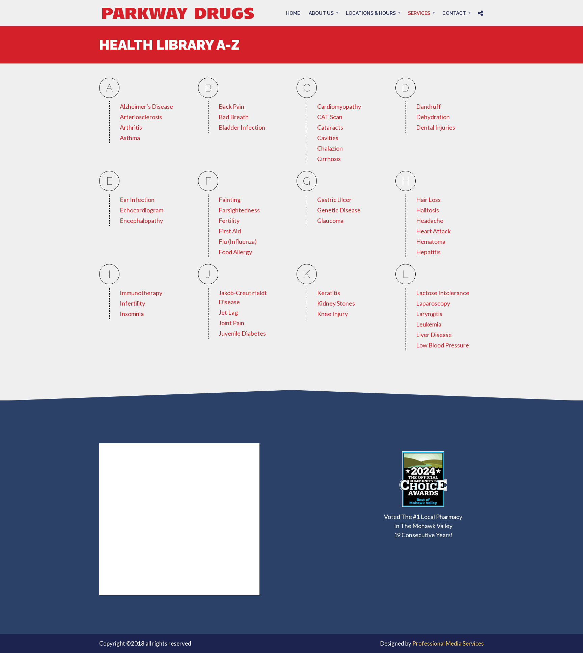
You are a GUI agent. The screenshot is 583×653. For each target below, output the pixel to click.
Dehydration (433, 117)
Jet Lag (228, 312)
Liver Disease (434, 334)
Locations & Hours (371, 13)
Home (293, 13)
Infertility (132, 303)
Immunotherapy (141, 292)
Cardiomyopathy (339, 106)
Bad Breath (234, 117)
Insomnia (132, 313)
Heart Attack (433, 231)
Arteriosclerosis (141, 117)
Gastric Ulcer (334, 199)
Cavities (327, 137)
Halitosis (427, 210)
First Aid (230, 231)
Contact (454, 13)
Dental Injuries (435, 127)
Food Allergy (235, 252)
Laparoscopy (433, 303)
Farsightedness (239, 210)
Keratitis (328, 292)
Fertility (229, 220)
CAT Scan (329, 117)
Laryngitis (429, 313)
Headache (429, 220)
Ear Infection (137, 199)
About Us (321, 13)
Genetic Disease (339, 210)
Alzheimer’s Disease (146, 106)
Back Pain (231, 106)
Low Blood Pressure (442, 345)
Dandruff (428, 106)
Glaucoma (330, 220)
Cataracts (330, 127)
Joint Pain (231, 322)
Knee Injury (332, 313)
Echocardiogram (141, 210)
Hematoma (430, 241)
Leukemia (428, 324)
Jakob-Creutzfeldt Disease (243, 297)
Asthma (130, 137)
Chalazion (330, 148)
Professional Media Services (448, 643)
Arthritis (131, 127)
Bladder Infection (242, 127)
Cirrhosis (329, 158)
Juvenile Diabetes (242, 333)
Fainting (230, 199)
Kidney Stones (336, 303)
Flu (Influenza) (238, 241)
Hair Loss (428, 199)
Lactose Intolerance (442, 292)
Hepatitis (428, 252)
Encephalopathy (141, 220)
